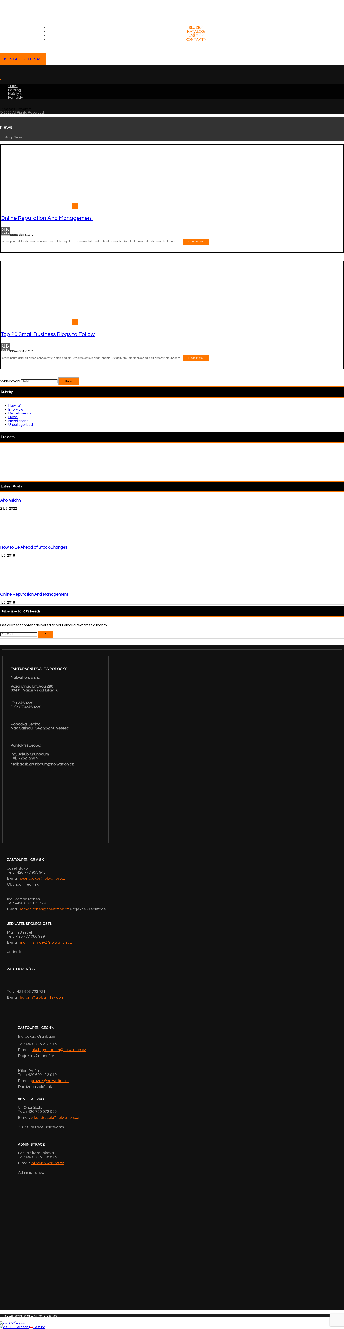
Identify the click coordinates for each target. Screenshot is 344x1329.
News (13, 417)
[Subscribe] (45, 634)
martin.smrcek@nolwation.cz (46, 942)
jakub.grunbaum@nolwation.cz (46, 764)
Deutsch (22, 1327)
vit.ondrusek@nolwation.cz (55, 1118)
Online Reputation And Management (34, 594)
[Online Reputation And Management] (16, 586)
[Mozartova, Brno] (51, 478)
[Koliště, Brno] (86, 478)
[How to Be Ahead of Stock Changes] (16, 539)
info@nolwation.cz (47, 1163)
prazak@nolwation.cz (50, 1081)
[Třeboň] (120, 478)
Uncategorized (20, 425)
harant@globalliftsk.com (42, 997)
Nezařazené (18, 421)
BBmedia (16, 234)
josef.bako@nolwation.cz (42, 878)
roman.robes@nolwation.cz (45, 909)
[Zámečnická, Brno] (17, 478)
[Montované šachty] (35, 11)
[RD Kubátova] (154, 478)
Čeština (20, 1323)
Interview (15, 409)
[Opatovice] (188, 478)
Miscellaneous (19, 413)
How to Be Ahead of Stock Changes (33, 547)
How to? (15, 406)
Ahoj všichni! (11, 500)
